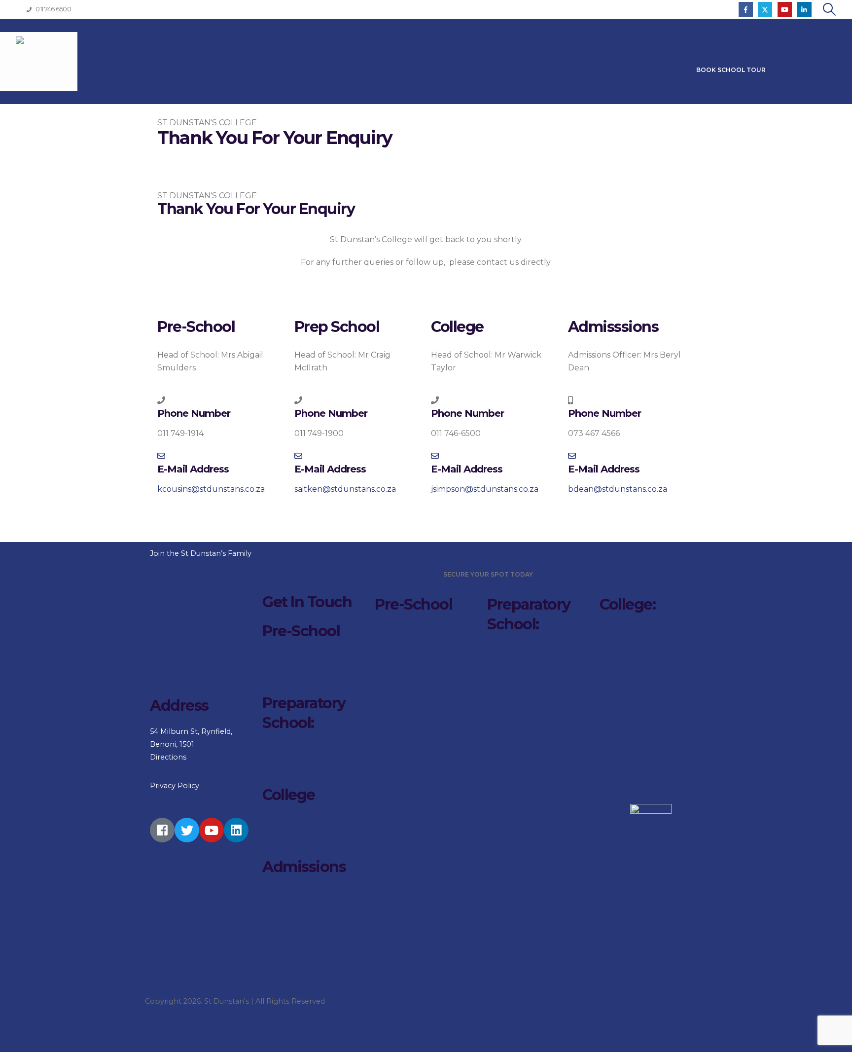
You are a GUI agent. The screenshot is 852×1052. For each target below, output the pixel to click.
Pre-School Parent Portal (420, 774)
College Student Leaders (644, 715)
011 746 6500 (285, 816)
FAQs (637, 679)
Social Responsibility (411, 762)
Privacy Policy (174, 785)
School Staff (554, 782)
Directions (168, 757)
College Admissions (635, 644)
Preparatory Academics (529, 817)
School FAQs (555, 746)
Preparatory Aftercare (526, 758)
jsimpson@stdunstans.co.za (311, 829)
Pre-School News (406, 750)
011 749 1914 (284, 652)
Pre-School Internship (415, 632)
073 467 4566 (286, 888)
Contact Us (502, 62)
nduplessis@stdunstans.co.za (314, 665)
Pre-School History (409, 715)
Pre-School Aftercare (413, 703)
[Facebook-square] (162, 830)
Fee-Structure (653, 656)
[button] (829, 9)
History (641, 691)
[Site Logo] (39, 61)
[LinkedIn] (804, 9)
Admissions (434, 62)
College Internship (633, 632)
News (375, 62)
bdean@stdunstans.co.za (307, 901)
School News (556, 865)
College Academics (634, 727)
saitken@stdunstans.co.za (308, 757)
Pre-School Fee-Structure (421, 656)
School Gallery (558, 853)
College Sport (625, 750)
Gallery (640, 762)
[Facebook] (746, 9)
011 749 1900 (285, 744)
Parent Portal (652, 786)
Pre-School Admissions (416, 644)
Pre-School (190, 62)
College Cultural (628, 738)
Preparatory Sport (520, 841)
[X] (765, 9)
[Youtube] (785, 9)
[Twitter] (187, 830)
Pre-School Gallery (408, 738)
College (324, 62)
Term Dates (649, 667)
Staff (636, 703)
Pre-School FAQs (406, 691)
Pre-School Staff (404, 727)
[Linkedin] (236, 830)
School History (558, 770)
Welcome (124, 62)
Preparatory (260, 62)
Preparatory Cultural (523, 829)
